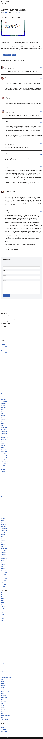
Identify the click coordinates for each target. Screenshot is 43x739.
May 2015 (3, 421)
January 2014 (3, 453)
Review (2, 687)
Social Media (3, 695)
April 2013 (3, 471)
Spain (2, 699)
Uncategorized (3, 717)
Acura (2, 592)
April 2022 (3, 344)
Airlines (2, 594)
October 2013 (3, 459)
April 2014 (3, 447)
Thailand (2, 707)
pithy (7, 121)
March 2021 (3, 350)
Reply (41, 67)
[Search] (41, 309)
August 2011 (3, 512)
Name (4, 265)
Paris (2, 679)
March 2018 (3, 395)
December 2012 (4, 479)
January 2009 (3, 574)
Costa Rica (3, 614)
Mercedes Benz (4, 653)
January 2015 (3, 429)
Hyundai (2, 628)
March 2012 (3, 498)
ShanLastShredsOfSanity (10, 191)
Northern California (4, 673)
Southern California (4, 697)
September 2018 (4, 387)
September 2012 (4, 486)
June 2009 (3, 564)
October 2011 (3, 508)
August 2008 (3, 584)
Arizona (2, 598)
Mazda (2, 651)
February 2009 (4, 572)
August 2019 (3, 371)
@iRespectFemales (7, 54)
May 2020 (3, 362)
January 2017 (3, 407)
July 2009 (3, 562)
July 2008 (3, 586)
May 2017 (3, 405)
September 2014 (4, 437)
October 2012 (3, 484)
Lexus (2, 645)
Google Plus (3, 624)
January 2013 (3, 477)
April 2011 (3, 520)
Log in (2, 725)
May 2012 (3, 494)
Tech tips (2, 705)
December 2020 (4, 352)
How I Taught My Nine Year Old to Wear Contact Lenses (19, 333)
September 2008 (4, 582)
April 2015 (3, 423)
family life (3, 618)
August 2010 (3, 536)
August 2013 (3, 463)
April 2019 (3, 375)
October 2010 (3, 532)
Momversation (3, 661)
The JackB (8, 110)
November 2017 (4, 401)
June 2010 (3, 540)
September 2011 (4, 510)
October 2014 (3, 435)
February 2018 (4, 397)
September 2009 (4, 558)
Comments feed (4, 729)
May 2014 (3, 445)
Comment (5, 280)
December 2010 (4, 528)
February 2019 (4, 379)
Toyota (2, 711)
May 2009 (3, 566)
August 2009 (3, 560)
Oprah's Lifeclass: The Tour (6, 677)
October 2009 (3, 556)
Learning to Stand (4, 317)
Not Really (3, 675)
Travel (2, 713)
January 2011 (3, 526)
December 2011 (4, 504)
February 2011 (4, 524)
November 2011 (4, 506)
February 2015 (4, 427)
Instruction (3, 632)
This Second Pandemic (5, 323)
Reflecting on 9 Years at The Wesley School (23, 337)
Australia (2, 600)
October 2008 (3, 580)
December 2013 (4, 455)
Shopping (2, 693)
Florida (2, 620)
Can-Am (2, 608)
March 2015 (3, 425)
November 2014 (4, 433)
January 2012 (3, 502)
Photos (2, 683)
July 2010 (3, 538)
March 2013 (3, 473)
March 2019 (3, 377)
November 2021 (4, 346)
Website (4, 275)
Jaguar (2, 636)
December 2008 (4, 576)
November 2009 (4, 554)
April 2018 (3, 393)
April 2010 (3, 544)
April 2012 (3, 496)
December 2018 (4, 383)
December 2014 (4, 431)
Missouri (2, 657)
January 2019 (3, 381)
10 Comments (17, 12)
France (2, 622)
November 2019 (4, 369)
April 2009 (3, 568)
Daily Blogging (3, 616)
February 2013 (4, 475)
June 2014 (3, 443)
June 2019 (3, 373)
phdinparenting (8, 142)
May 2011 (3, 518)
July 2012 (3, 490)
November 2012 (4, 481)
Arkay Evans (7, 210)
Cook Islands (3, 612)
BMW (2, 604)
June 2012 (3, 492)
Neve (2, 737)
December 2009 (4, 552)
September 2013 (4, 461)
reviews (2, 689)
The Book (3, 709)
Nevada (2, 667)
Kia (1, 641)
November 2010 (4, 530)
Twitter (13, 54)
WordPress (11, 737)
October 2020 (3, 354)
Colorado (2, 610)
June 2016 (3, 409)
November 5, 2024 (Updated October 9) (8, 315)
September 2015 (4, 415)
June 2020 (3, 360)
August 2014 (3, 439)
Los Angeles (3, 647)
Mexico (2, 655)
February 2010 (4, 548)
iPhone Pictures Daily (5, 634)
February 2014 (4, 451)
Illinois (2, 630)
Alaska (2, 596)
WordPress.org (4, 731)
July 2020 (3, 358)
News (2, 671)
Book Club (3, 606)
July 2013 (3, 465)
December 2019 (4, 367)
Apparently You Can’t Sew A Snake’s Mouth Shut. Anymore (20, 331)
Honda (2, 626)
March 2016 (3, 413)
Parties (2, 681)
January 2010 (3, 550)
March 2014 (3, 449)
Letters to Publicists (5, 643)
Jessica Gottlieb (5, 12)
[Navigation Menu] (41, 3)
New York (3, 669)
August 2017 (3, 403)
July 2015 (3, 417)
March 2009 (3, 570)
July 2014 (3, 441)
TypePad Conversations (5, 715)
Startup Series (3, 701)
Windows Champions (5, 719)
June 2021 (3, 348)
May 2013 (3, 469)
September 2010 (4, 534)
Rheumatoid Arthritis (5, 691)
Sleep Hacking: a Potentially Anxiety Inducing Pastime (11, 319)
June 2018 (3, 389)
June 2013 (3, 467)
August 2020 (3, 356)
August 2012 (3, 488)
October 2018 (3, 385)
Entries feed (3, 727)
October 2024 (3, 342)
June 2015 (3, 419)
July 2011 (3, 514)
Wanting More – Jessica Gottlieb (7, 337)
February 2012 (4, 500)
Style (2, 703)
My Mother (3, 665)
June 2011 (3, 516)
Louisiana (2, 649)
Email (4, 270)
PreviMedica (3, 685)
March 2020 (3, 365)
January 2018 (3, 399)
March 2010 (3, 546)
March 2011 (3, 522)
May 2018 (3, 391)
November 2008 (4, 578)
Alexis (6, 153)
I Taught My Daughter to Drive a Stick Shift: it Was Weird (12, 321)
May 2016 (3, 411)
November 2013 (4, 457)
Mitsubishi (3, 659)
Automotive (3, 602)
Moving (2, 663)
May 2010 (3, 542)
